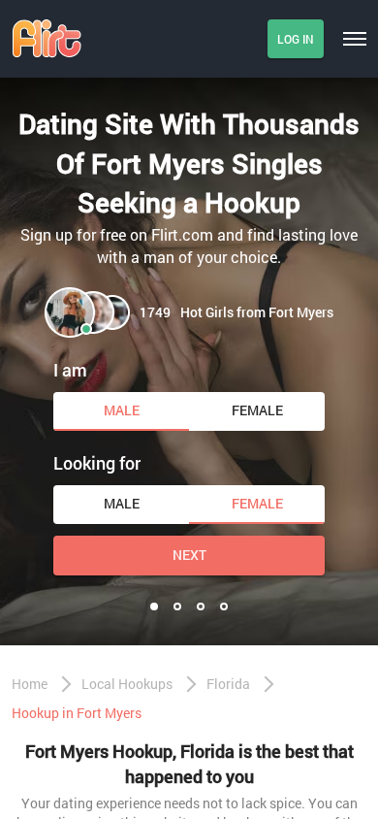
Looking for (97, 463)
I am (70, 369)
